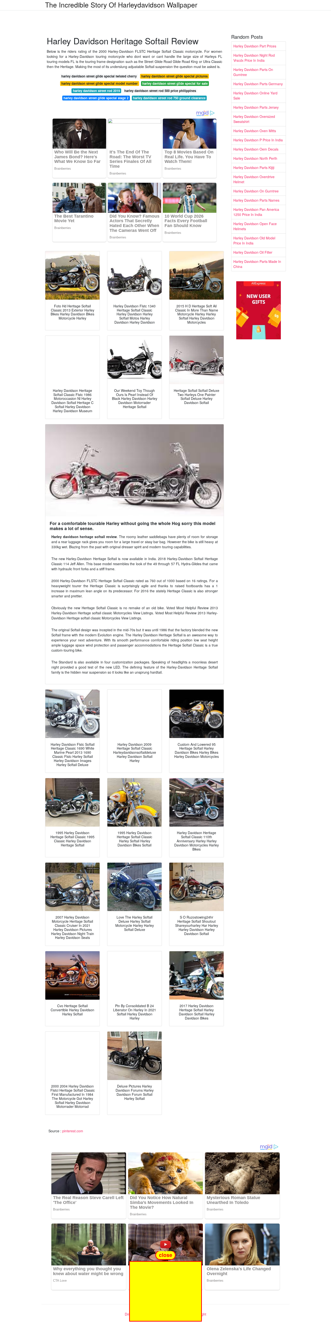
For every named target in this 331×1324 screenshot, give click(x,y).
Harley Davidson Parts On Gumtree (253, 72)
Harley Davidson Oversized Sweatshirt (254, 119)
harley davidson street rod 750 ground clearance (169, 98)
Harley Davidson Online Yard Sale (255, 95)
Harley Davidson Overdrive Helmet (254, 179)
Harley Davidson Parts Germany (258, 83)
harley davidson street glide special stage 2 (95, 98)
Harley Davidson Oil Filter (252, 252)
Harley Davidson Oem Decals (255, 149)
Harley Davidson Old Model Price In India (254, 240)
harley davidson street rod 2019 (96, 90)
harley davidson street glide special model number (99, 83)
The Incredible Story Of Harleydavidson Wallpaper (121, 5)
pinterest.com (72, 1130)
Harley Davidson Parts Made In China (257, 264)
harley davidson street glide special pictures (174, 76)
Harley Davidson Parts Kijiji (253, 167)
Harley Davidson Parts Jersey (256, 107)
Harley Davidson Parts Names (256, 200)
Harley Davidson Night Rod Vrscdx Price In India (254, 58)
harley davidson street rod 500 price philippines (160, 90)
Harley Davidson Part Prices (254, 46)
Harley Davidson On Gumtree (256, 191)
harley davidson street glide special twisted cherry (99, 76)
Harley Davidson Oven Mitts (254, 130)
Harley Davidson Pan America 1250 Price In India (256, 212)
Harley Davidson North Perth (255, 158)
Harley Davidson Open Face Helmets (255, 226)
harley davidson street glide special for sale (175, 83)
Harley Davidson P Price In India (258, 139)
